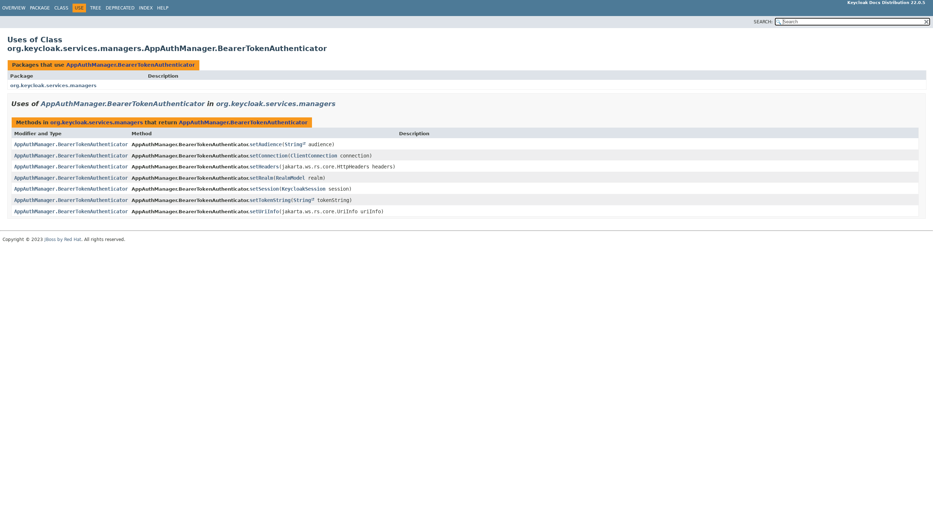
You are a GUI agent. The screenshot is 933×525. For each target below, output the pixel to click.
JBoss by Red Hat (62, 239)
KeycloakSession (303, 189)
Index (146, 8)
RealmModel (290, 178)
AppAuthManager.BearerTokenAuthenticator (130, 65)
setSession (264, 189)
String (293, 144)
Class (61, 8)
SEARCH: (763, 21)
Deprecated (120, 8)
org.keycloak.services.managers (53, 85)
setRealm (261, 178)
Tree (95, 8)
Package (40, 8)
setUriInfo (264, 211)
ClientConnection (313, 156)
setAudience (266, 144)
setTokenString (270, 200)
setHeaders (264, 167)
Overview (14, 8)
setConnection (269, 156)
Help (162, 8)
